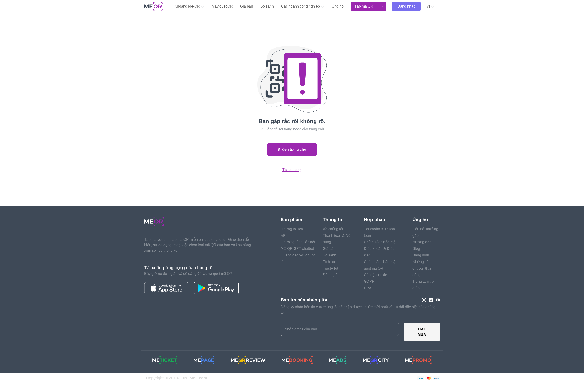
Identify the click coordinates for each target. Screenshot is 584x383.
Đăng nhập (406, 6)
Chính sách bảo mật (380, 242)
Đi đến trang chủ (292, 149)
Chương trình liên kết (298, 242)
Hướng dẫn (421, 242)
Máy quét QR (222, 6)
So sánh (267, 6)
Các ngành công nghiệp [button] (301, 6)
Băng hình (420, 255)
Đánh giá (330, 275)
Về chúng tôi (333, 229)
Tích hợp (330, 262)
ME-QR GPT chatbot (297, 249)
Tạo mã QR (364, 6)
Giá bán (246, 6)
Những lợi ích (292, 229)
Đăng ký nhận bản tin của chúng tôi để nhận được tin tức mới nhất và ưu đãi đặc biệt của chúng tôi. (358, 309)
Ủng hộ (338, 6)
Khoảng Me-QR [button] (188, 6)
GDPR (369, 281)
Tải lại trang (292, 170)
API (284, 236)
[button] (430, 6)
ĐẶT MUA (422, 331)
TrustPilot (330, 268)
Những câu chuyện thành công (423, 268)
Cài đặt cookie (375, 275)
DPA (367, 288)
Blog (416, 249)
